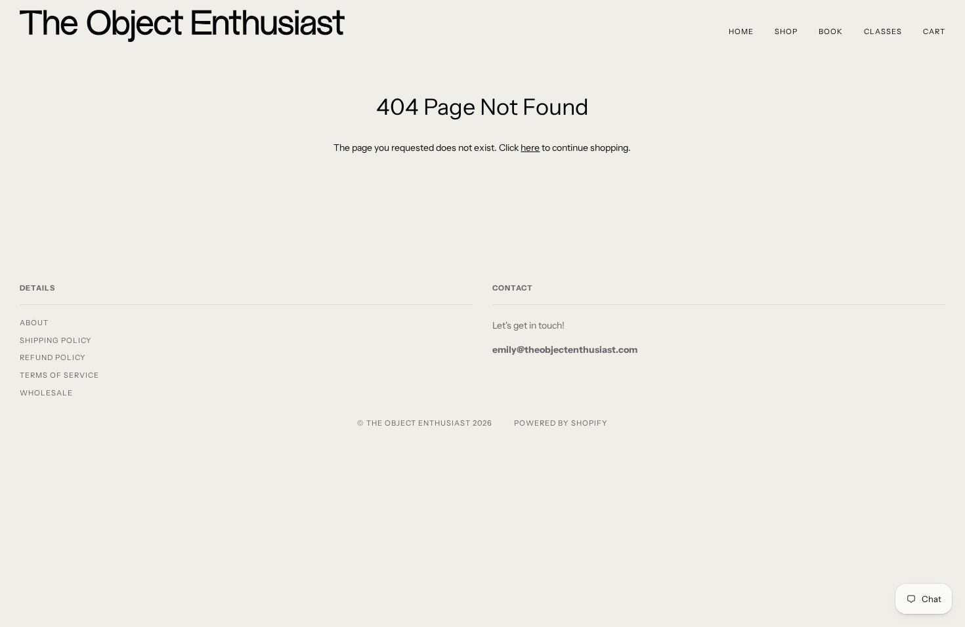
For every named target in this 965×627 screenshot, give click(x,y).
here (530, 147)
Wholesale (46, 392)
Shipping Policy (56, 340)
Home (741, 31)
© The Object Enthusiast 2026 (424, 423)
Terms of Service (59, 375)
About (34, 322)
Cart (934, 31)
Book (831, 31)
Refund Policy (53, 357)
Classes (883, 31)
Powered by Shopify (561, 423)
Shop (786, 31)
